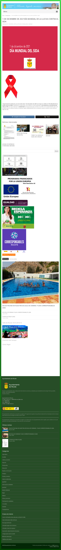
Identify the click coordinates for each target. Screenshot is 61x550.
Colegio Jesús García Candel (8, 533)
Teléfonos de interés (7, 539)
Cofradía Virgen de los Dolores (9, 525)
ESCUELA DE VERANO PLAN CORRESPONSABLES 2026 (16, 312)
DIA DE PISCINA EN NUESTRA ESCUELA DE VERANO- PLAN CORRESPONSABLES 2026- (31, 428)
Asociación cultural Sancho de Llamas (10, 531)
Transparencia (5, 509)
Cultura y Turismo (9, 255)
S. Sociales (4, 504)
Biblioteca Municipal (6, 536)
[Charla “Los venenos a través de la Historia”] (37, 129)
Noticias (5, 259)
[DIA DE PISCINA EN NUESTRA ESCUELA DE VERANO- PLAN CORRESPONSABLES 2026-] (30, 282)
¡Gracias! (48, 135)
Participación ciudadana (7, 501)
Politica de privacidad (37, 545)
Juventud (4, 487)
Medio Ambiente (6, 490)
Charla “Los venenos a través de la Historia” (37, 136)
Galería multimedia (6, 479)
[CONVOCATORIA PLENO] (5, 443)
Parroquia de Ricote (6, 522)
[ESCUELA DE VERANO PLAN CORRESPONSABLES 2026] (5, 435)
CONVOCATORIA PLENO (8, 316)
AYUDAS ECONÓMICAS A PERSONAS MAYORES (8, 145)
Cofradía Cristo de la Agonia (8, 528)
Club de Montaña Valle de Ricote (9, 520)
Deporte (4, 462)
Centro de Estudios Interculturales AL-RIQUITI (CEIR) (13, 517)
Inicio (3, 15)
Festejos (4, 473)
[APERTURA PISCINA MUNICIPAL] (23, 128)
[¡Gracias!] (52, 129)
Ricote (19, 24)
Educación (4, 468)
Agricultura (4, 454)
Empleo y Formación (7, 471)
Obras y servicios (6, 498)
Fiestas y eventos (6, 476)
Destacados (7, 15)
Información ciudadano (7, 484)
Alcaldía (4, 457)
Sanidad (30, 24)
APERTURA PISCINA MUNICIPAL (22, 134)
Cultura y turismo (6, 460)
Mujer (3, 493)
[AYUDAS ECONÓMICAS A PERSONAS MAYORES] (8, 134)
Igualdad (4, 482)
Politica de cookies (47, 545)
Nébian (4, 495)
